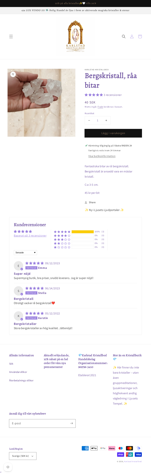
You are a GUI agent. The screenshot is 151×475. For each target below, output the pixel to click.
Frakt (100, 106)
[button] (11, 36)
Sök (11, 363)
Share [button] (92, 202)
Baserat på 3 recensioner (30, 236)
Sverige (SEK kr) (20, 455)
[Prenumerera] (71, 423)
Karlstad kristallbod (133, 461)
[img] (34, 263)
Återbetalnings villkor (21, 380)
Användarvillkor (18, 372)
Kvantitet (89, 113)
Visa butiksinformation (101, 156)
